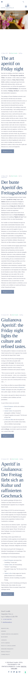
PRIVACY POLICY (5, 651)
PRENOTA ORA (5, 628)
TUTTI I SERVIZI (5, 642)
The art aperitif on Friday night (12, 63)
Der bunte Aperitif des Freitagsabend (13, 187)
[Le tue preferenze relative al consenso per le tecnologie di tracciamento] (25, 672)
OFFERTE (3, 631)
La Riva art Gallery (8, 419)
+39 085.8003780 (7, 619)
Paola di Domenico (8, 406)
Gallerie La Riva (8, 573)
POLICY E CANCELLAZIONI (8, 645)
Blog (21, 53)
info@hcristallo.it (7, 622)
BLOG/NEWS (4, 636)
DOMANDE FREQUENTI (7, 648)
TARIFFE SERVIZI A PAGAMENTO (9, 634)
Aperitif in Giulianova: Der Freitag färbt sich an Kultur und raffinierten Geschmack (12, 479)
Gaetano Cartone (8, 410)
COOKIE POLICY (5, 654)
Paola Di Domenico (9, 560)
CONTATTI (4, 640)
